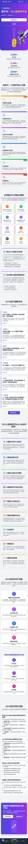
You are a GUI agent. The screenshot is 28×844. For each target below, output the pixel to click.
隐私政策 (12, 841)
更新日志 (17, 841)
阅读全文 (5, 323)
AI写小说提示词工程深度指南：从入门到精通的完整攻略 (14, 349)
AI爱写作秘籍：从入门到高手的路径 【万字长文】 (13, 332)
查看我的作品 (19, 816)
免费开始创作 (14, 20)
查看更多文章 (13, 412)
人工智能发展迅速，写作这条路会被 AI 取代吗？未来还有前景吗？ (14, 381)
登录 (19, 1)
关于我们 (23, 841)
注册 (22, 1)
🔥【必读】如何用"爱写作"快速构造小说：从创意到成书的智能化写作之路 (14, 398)
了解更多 (14, 24)
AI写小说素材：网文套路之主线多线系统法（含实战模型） (14, 315)
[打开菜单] (26, 2)
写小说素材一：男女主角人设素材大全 (13, 365)
